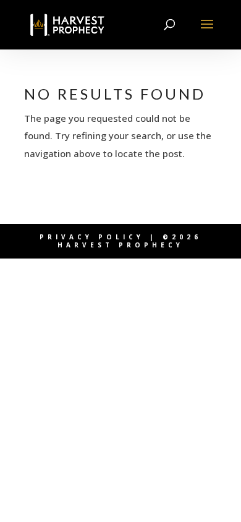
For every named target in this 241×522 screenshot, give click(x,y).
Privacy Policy (92, 237)
